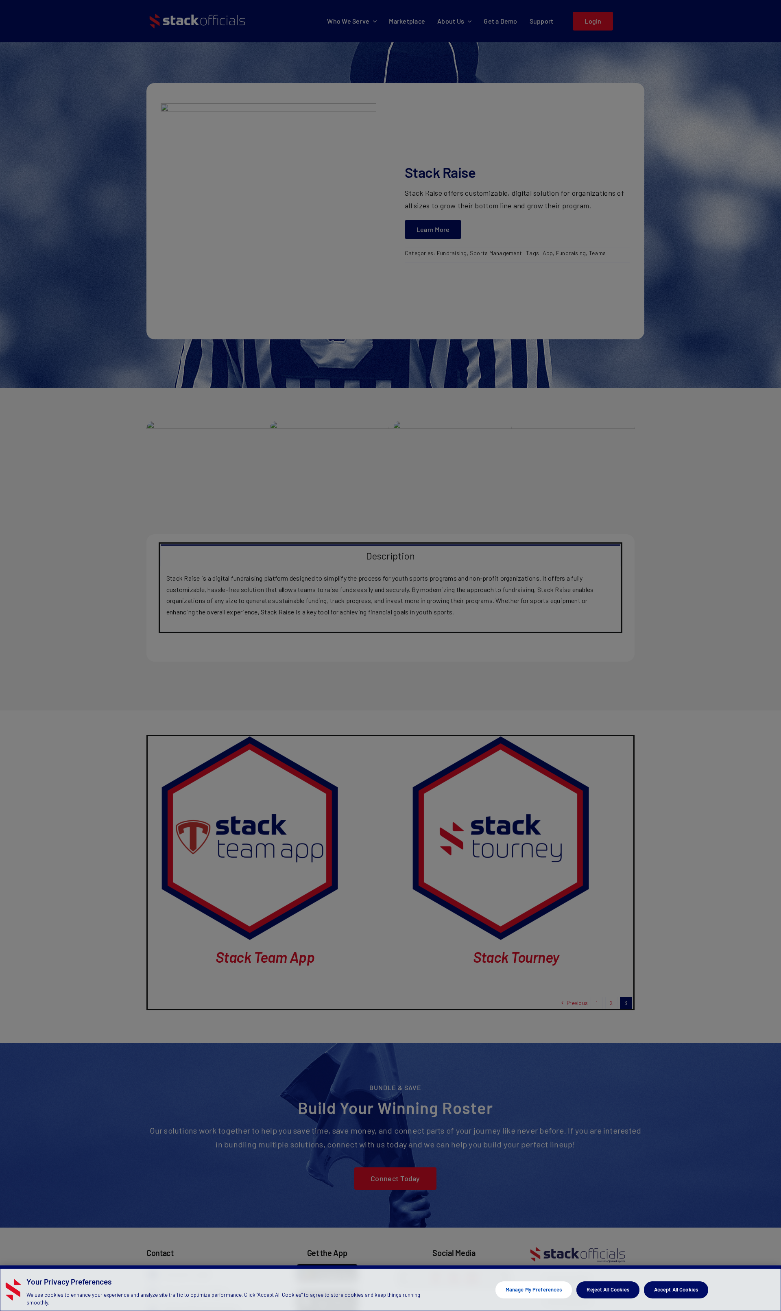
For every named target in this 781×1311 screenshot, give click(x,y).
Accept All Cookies (676, 1289)
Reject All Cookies (608, 1289)
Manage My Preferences (534, 1289)
